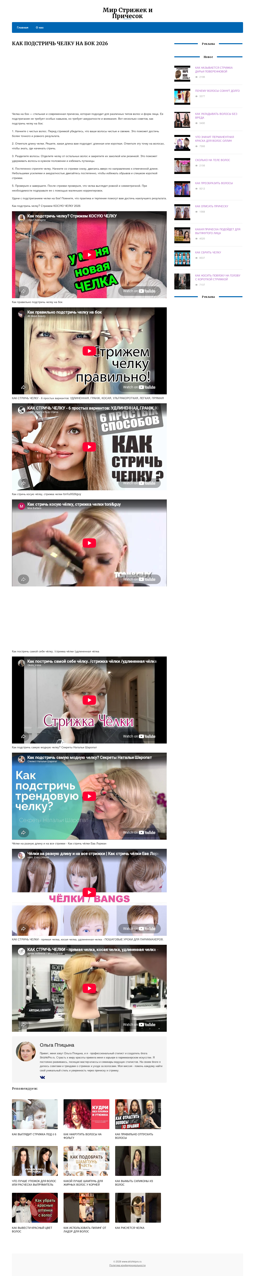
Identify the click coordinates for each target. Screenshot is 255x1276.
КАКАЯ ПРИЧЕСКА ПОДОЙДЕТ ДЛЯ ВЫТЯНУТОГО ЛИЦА (217, 231)
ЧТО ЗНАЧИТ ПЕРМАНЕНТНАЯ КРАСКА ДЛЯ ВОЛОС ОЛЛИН (214, 139)
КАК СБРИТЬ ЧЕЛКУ (208, 252)
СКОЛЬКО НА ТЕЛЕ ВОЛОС (212, 160)
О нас (40, 27)
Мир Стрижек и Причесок (128, 13)
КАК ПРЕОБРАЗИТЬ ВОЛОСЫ (214, 183)
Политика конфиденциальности (127, 1265)
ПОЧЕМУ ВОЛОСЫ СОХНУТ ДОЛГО (217, 91)
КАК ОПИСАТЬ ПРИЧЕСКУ (211, 206)
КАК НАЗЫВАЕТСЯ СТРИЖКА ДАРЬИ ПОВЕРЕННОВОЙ (214, 69)
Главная (22, 27)
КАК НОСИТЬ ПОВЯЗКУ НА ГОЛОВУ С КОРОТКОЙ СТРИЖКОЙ (217, 277)
